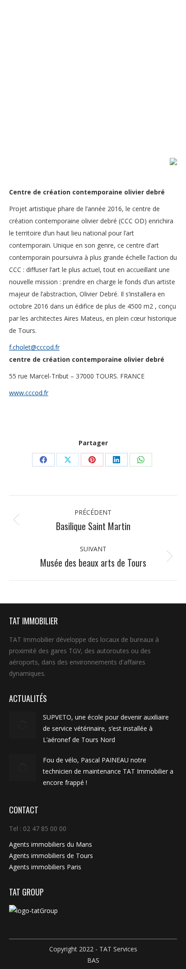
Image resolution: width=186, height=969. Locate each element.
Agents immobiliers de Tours (51, 855)
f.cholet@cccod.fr (34, 347)
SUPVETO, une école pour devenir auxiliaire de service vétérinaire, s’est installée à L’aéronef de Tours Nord (106, 728)
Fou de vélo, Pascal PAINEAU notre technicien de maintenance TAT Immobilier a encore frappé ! (108, 771)
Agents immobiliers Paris (45, 867)
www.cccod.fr (28, 392)
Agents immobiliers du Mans (50, 844)
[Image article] (22, 724)
